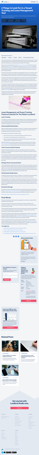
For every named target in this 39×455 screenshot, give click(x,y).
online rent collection (5, 143)
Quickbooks (17, 444)
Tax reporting (17, 423)
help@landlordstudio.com (5, 416)
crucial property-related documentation (12, 190)
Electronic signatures (18, 425)
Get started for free (10, 327)
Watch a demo (31, 416)
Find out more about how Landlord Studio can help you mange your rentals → (15, 194)
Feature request (3, 438)
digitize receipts (32, 221)
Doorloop (16, 438)
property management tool (31, 214)
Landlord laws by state (32, 425)
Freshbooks (16, 440)
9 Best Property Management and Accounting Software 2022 (15, 228)
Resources (30, 426)
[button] (37, 1)
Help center (30, 418)
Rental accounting (17, 422)
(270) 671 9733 (3, 418)
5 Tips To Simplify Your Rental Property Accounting (13, 229)
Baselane (16, 435)
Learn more (23, 261)
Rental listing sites (29, 66)
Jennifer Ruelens (28, 290)
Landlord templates (31, 422)
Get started (33, 1)
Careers (2, 435)
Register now (28, 300)
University (30, 428)
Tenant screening (17, 418)
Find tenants (17, 416)
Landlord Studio (20, 216)
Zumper (12, 66)
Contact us (3, 434)
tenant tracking (6, 89)
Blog (29, 419)
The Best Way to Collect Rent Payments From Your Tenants (14, 231)
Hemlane (16, 441)
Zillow (9, 66)
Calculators (30, 423)
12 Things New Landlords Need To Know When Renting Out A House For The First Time (20, 233)
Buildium (16, 437)
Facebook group (3, 437)
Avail (15, 434)
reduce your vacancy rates (22, 65)
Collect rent (17, 419)
